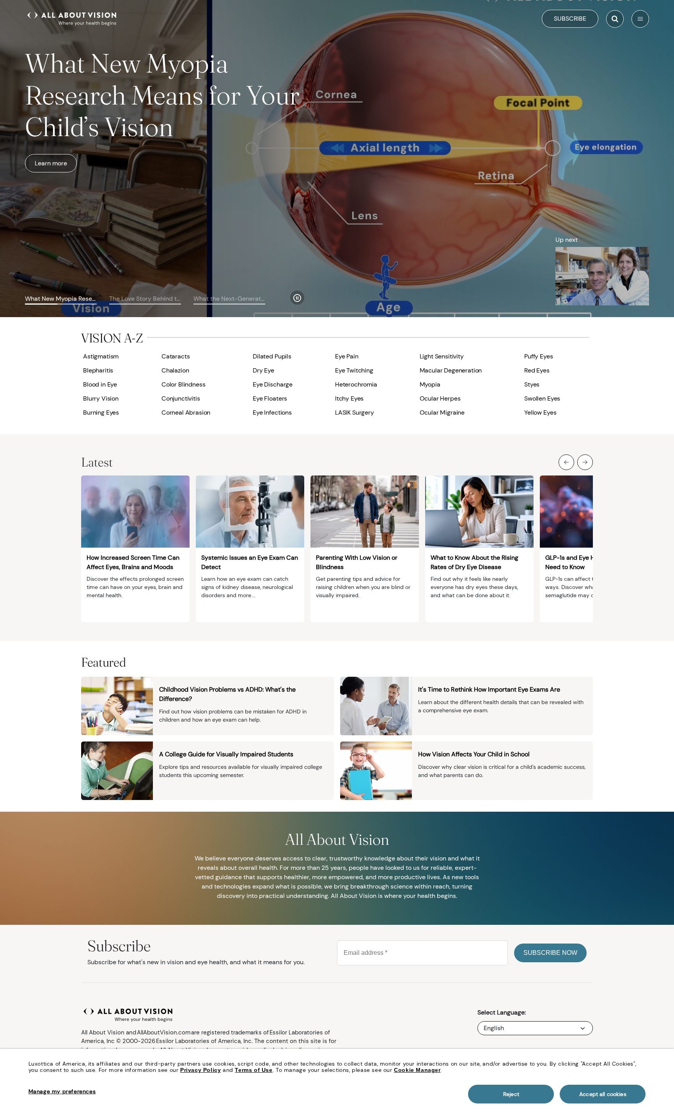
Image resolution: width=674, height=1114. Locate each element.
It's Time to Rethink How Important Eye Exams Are (489, 689)
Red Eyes (537, 370)
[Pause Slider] (297, 298)
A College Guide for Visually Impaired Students (226, 754)
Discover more (55, 131)
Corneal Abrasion (185, 412)
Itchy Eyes (349, 398)
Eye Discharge (273, 384)
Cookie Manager (417, 1070)
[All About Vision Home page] (72, 18)
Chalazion (175, 370)
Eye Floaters (270, 398)
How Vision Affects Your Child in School (474, 754)
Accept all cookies (602, 1094)
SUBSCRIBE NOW (550, 952)
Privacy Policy (200, 1070)
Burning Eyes (101, 412)
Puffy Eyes (538, 356)
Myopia (430, 384)
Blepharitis (98, 370)
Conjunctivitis (180, 398)
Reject (511, 1094)
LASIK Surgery (354, 412)
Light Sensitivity (442, 356)
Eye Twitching (354, 370)
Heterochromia (356, 384)
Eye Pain (346, 356)
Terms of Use (253, 1070)
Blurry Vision (101, 398)
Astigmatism (101, 356)
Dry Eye (263, 370)
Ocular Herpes (440, 398)
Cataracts (175, 356)
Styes (531, 384)
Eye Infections (272, 412)
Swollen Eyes (542, 398)
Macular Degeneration (451, 370)
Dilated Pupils (272, 356)
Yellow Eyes (540, 412)
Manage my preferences (62, 1091)
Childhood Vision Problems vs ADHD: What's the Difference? (227, 694)
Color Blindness (183, 384)
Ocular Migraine (442, 412)
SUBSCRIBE (570, 18)
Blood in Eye (100, 384)
